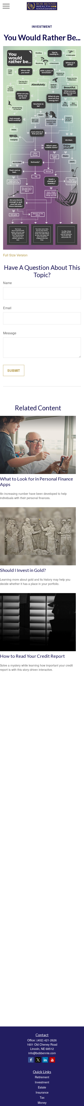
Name (7, 282)
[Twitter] (38, 1060)
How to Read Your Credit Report (32, 656)
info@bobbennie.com (42, 1053)
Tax (42, 1097)
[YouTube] (52, 1060)
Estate (42, 1087)
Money (42, 1102)
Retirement (42, 1077)
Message (9, 333)
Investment (42, 1082)
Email (7, 308)
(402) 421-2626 (46, 1040)
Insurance (42, 1092)
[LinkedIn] (45, 1060)
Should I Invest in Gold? (23, 570)
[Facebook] (31, 1060)
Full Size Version (15, 255)
